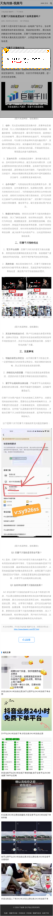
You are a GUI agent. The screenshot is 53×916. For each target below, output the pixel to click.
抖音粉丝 (22, 913)
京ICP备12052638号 (32, 907)
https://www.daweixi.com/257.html (26, 629)
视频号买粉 (13, 913)
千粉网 (21, 907)
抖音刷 (29, 913)
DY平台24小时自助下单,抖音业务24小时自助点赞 (22, 733)
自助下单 (45, 913)
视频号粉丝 (37, 913)
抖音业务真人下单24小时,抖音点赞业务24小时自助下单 (24, 899)
